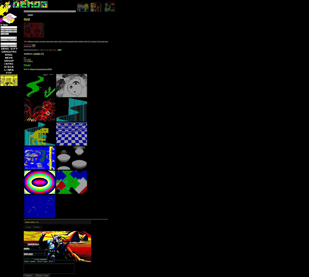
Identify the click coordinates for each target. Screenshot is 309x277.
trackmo (36, 41)
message (43, 41)
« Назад (28, 227)
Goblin (36, 54)
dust (33, 45)
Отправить (29, 276)
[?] (42, 54)
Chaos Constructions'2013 (41, 69)
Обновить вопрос (42, 276)
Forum (27, 65)
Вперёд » (37, 227)
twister (76, 41)
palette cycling (83, 41)
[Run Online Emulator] (34, 30)
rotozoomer (49, 41)
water (55, 41)
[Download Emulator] (50, 50)
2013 (29, 59)
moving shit (61, 41)
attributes (31, 41)
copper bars (104, 41)
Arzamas (30, 61)
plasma (94, 41)
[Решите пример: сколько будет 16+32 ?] (39, 232)
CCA (98, 41)
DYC (89, 41)
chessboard (69, 41)
